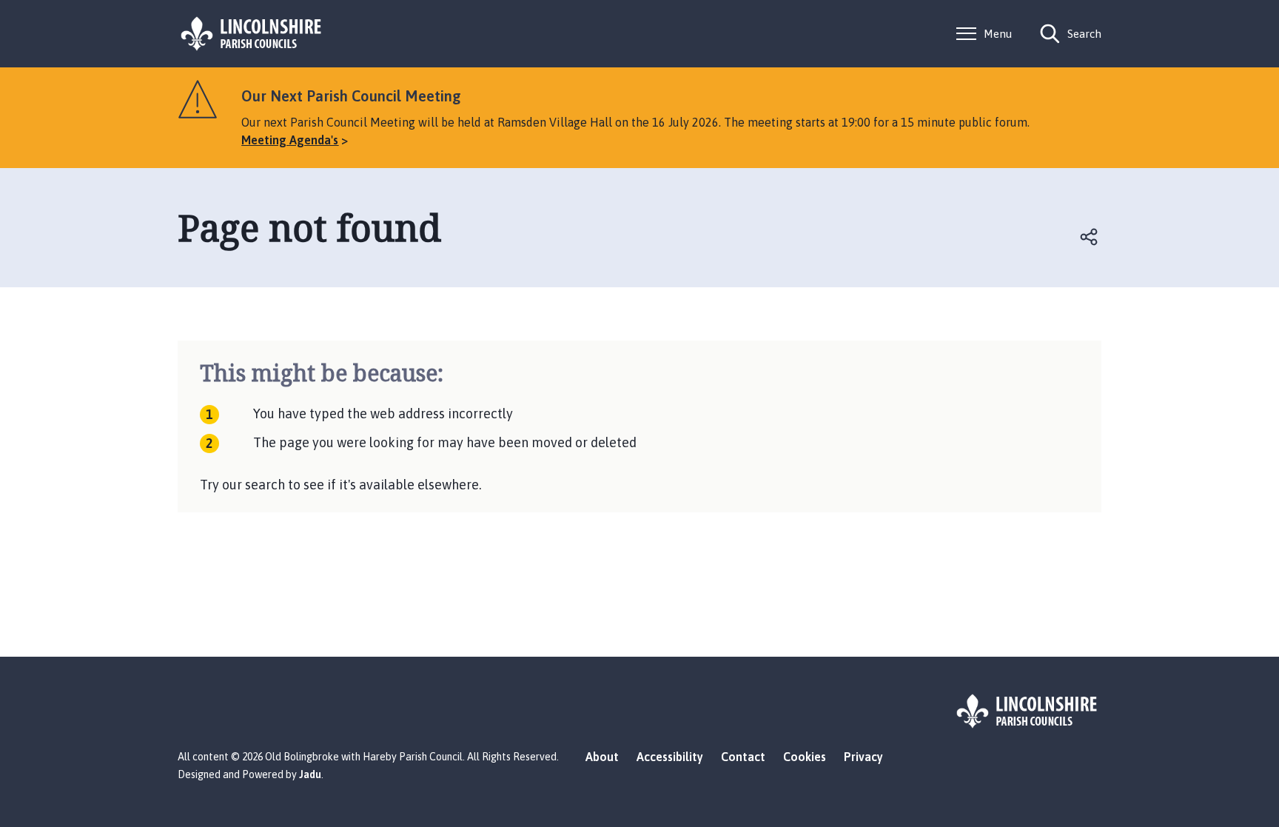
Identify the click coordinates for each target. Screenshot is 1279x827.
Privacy (863, 756)
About (602, 756)
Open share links (1089, 237)
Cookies (804, 756)
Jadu (310, 774)
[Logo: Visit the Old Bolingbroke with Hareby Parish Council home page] (252, 33)
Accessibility (670, 756)
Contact (743, 756)
